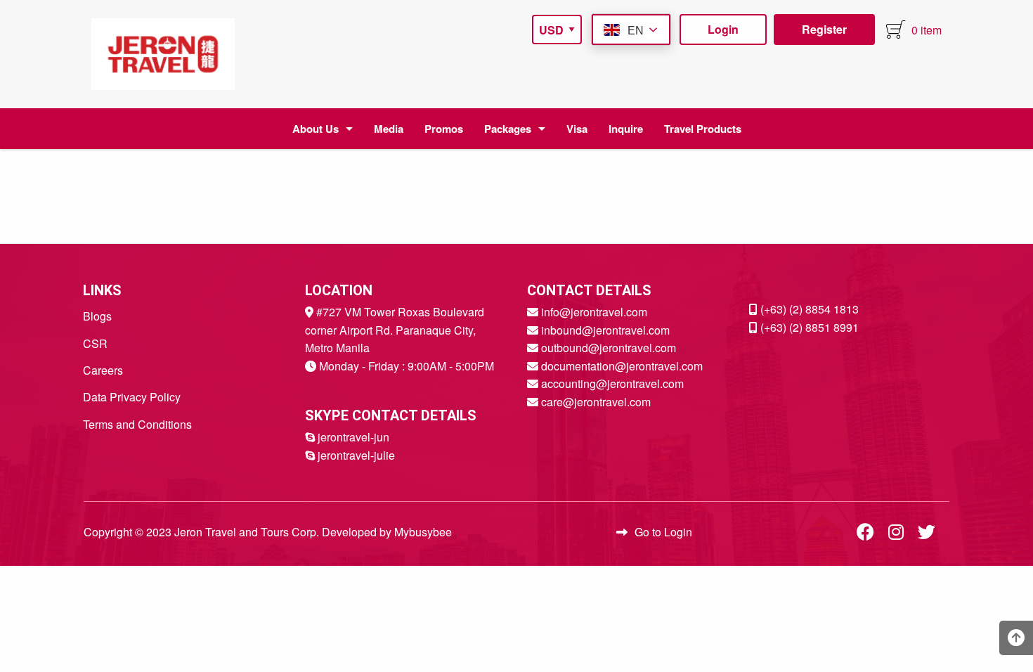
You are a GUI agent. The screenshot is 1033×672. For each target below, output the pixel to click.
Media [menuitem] (388, 128)
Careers (103, 370)
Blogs (97, 316)
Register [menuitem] (824, 29)
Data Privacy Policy (132, 397)
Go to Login (663, 532)
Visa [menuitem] (576, 128)
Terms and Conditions (137, 424)
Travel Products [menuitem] (702, 128)
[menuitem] (163, 54)
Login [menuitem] (723, 29)
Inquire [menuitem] (626, 128)
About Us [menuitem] (315, 128)
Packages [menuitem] (507, 128)
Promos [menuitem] (443, 128)
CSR (95, 343)
